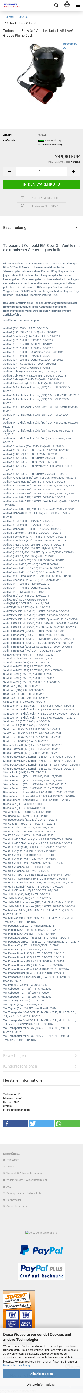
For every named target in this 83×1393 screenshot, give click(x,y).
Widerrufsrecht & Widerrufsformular (26, 1179)
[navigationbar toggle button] (77, 5)
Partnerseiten (14, 1200)
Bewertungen (14, 1055)
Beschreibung (14, 227)
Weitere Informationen (41, 1384)
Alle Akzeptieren (41, 1373)
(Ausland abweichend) (50, 144)
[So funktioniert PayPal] (41, 1249)
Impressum (12, 1159)
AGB (8, 1186)
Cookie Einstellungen (18, 1206)
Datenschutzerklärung (16, 1365)
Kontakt (11, 1166)
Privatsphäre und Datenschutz (23, 1193)
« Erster (9, 16)
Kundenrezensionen (20, 1066)
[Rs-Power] (10, 5)
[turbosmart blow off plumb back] (41, 73)
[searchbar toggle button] (56, 5)
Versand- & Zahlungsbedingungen (25, 1173)
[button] (9, 171)
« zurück (23, 16)
